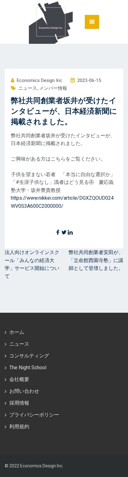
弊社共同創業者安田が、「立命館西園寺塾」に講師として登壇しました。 (96, 260)
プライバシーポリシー (34, 415)
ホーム (16, 332)
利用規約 (19, 426)
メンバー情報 (53, 88)
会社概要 (19, 379)
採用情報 (19, 403)
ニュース (27, 88)
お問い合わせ (24, 391)
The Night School (27, 367)
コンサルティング (29, 356)
